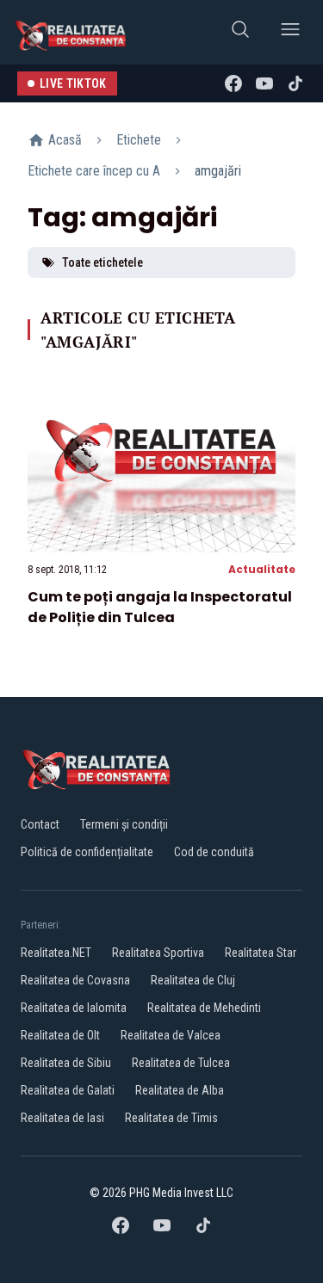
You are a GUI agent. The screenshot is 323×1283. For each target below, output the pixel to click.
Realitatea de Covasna (75, 980)
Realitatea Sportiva (158, 952)
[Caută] (240, 32)
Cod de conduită (214, 852)
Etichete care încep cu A (94, 171)
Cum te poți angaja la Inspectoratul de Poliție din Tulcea (160, 607)
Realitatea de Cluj (193, 980)
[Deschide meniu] (290, 32)
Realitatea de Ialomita (74, 1008)
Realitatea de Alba (179, 1090)
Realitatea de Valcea (171, 1035)
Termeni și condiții (124, 824)
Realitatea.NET (56, 952)
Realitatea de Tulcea (181, 1063)
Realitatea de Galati (68, 1090)
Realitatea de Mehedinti (204, 1008)
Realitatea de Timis (171, 1118)
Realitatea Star (260, 952)
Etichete (138, 140)
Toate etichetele (102, 262)
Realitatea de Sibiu (66, 1063)
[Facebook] (233, 83)
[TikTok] (295, 83)
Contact (40, 824)
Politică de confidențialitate (87, 852)
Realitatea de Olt (60, 1035)
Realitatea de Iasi (62, 1118)
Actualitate (261, 569)
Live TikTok (73, 83)
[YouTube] (264, 83)
